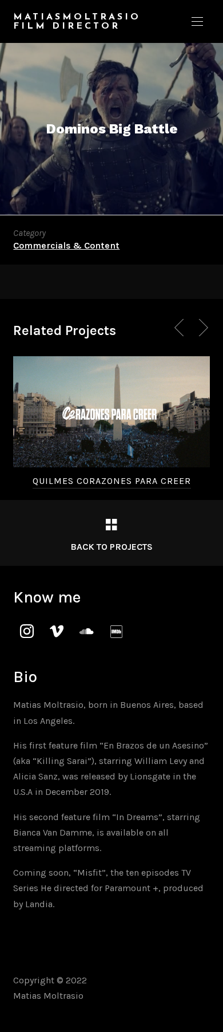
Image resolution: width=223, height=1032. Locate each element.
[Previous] (181, 327)
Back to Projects (111, 546)
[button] (197, 22)
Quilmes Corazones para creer (112, 480)
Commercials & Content (66, 245)
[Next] (201, 327)
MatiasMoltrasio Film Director (77, 22)
